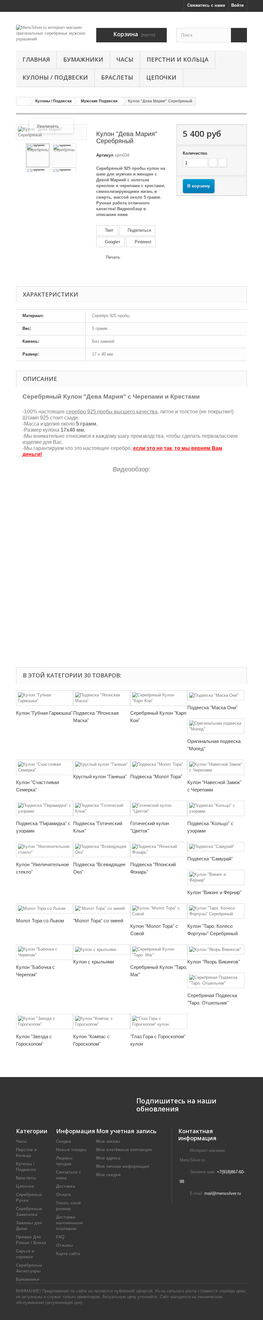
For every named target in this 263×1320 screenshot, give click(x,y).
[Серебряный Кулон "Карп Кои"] (158, 698)
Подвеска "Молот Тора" (156, 776)
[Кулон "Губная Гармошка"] (44, 698)
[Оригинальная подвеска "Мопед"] (215, 726)
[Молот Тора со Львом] (44, 908)
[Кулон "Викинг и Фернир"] (215, 877)
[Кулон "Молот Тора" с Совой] (158, 911)
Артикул (104, 155)
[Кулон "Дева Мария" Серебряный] (38, 155)
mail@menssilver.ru (222, 1193)
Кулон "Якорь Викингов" (213, 961)
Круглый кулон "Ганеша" (100, 776)
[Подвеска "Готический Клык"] (101, 808)
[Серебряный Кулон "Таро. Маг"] (158, 952)
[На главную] (23, 101)
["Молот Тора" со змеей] (101, 908)
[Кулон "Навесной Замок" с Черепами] (215, 767)
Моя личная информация (122, 1166)
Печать (113, 257)
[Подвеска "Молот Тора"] (158, 765)
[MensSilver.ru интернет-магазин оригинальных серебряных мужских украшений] (51, 33)
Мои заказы (108, 1141)
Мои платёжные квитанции (124, 1149)
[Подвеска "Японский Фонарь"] (158, 849)
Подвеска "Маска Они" (212, 707)
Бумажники (83, 59)
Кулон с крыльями (93, 961)
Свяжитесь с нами (206, 5)
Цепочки (161, 77)
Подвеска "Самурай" (210, 858)
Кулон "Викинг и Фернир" (214, 892)
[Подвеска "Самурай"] (215, 847)
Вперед (81, 155)
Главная (36, 59)
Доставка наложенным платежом (69, 1223)
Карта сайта (68, 1253)
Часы (124, 59)
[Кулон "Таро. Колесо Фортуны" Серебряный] (215, 911)
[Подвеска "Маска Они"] (215, 695)
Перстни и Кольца (177, 59)
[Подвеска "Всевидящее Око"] (101, 849)
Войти (237, 5)
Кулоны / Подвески (55, 77)
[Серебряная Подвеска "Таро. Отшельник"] (215, 980)
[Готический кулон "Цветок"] (158, 808)
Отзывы (64, 1245)
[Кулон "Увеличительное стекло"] (44, 849)
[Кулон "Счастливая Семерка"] (44, 767)
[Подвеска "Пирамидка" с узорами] (44, 808)
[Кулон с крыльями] (101, 949)
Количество (195, 153)
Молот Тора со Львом (40, 920)
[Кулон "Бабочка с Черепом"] (44, 952)
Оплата (63, 1194)
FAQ (60, 1237)
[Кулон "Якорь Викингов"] (215, 949)
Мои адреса (108, 1158)
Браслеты (117, 77)
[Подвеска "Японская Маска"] (101, 698)
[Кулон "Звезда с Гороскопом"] (44, 1021)
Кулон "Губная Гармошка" (44, 713)
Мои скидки (108, 1174)
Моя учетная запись (126, 1131)
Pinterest (142, 241)
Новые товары (71, 1149)
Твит (109, 230)
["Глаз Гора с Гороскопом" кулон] (158, 1021)
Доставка (65, 1186)
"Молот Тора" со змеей (98, 920)
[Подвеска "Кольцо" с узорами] (215, 808)
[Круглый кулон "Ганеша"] (101, 765)
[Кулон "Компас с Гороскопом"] (101, 1021)
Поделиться (138, 230)
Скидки (63, 1141)
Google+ (112, 241)
